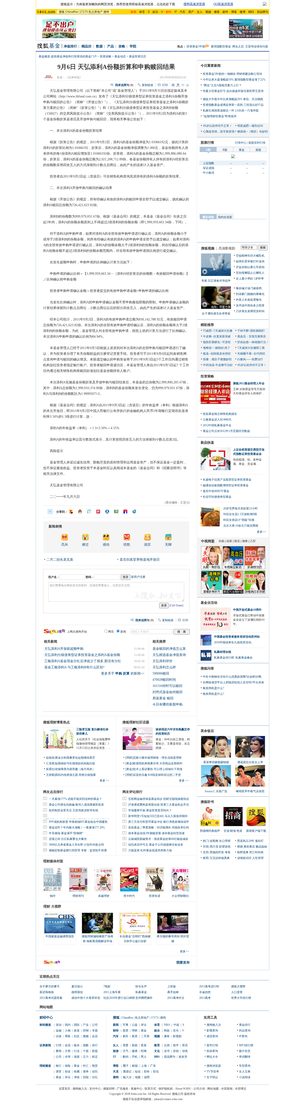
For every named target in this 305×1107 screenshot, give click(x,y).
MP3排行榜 (246, 1045)
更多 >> (104, 780)
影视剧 (177, 1036)
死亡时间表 (256, 852)
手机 (134, 1056)
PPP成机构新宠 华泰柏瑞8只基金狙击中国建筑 (78, 821)
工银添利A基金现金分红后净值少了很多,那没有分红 (82, 661)
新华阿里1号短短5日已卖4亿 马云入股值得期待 (158, 816)
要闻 (58, 1051)
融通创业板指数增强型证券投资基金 (226, 485)
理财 (134, 1030)
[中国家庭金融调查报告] (60, 923)
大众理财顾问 (180, 896)
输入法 (127, 1077)
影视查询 (212, 1030)
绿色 (185, 1051)
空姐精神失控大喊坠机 (250, 255)
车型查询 (244, 1065)
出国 (167, 1045)
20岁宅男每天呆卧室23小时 (240, 508)
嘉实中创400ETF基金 (216, 491)
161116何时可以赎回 (167, 686)
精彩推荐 (207, 325)
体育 (142, 12)
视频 (208, 12)
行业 (77, 1051)
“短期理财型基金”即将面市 (220, 116)
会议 (95, 1036)
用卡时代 (129, 896)
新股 (95, 1051)
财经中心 (46, 1017)
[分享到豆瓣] (116, 511)
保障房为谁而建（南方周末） (76, 769)
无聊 (168, 544)
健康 (134, 1051)
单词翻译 (244, 1056)
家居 (134, 1036)
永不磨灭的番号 (50, 986)
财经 (116, 1030)
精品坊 (86, 46)
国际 (77, 1024)
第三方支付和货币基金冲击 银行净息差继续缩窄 (158, 821)
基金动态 (120, 56)
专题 (95, 1030)
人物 (68, 1030)
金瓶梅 (214, 841)
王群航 (50, 775)
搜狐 (62, 12)
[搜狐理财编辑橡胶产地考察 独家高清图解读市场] (97, 923)
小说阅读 (244, 1077)
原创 (176, 1051)
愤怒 (126, 544)
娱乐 (155, 12)
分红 (95, 1077)
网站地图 (213, 1088)
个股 (86, 1051)
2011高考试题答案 (51, 998)
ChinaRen (72, 12)
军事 (125, 1024)
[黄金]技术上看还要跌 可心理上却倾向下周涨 (153, 769)
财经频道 (45, 1024)
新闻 (116, 1024)
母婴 (125, 1045)
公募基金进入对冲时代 (217, 419)
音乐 (176, 1030)
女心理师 (224, 841)
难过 (85, 544)
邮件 (225, 12)
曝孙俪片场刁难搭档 (249, 288)
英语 (185, 1045)
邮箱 (135, 1065)
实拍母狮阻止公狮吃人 (250, 272)
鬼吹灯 (259, 841)
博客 (234, 12)
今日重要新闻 (211, 65)
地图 (138, 1077)
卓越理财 (103, 896)
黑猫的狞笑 (217, 852)
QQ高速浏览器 (223, 4)
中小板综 (208, 172)
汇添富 (50, 763)
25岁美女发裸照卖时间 (250, 311)
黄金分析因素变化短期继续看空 (75, 757)
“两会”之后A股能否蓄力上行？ (222, 85)
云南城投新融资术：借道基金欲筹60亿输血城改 (158, 839)
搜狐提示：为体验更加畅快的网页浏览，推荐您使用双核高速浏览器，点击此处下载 (118, 4)
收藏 (77, 1071)
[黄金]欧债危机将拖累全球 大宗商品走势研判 (153, 763)
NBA (167, 1024)
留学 (176, 1045)
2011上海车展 (112, 992)
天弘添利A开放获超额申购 (63, 648)
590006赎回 (160, 673)
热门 (205, 841)
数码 (125, 1056)
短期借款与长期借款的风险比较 (75, 763)
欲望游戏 (224, 846)
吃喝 (144, 1051)
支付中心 (95, 1088)
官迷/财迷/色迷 (233, 831)
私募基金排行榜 (224, 657)
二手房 (145, 1036)
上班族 (171, 986)
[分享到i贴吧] (125, 511)
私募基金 (141, 992)
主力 (86, 1056)
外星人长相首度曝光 (249, 299)
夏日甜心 (77, 986)
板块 (77, 1045)
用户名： (54, 577)
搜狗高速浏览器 (194, 4)
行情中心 (240, 142)
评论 (68, 1077)
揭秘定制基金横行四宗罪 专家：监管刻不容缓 (78, 850)
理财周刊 (78, 896)
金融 (58, 1030)
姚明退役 (77, 992)
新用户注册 (138, 577)
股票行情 (207, 142)
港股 (77, 1056)
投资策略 (207, 376)
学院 (133, 46)
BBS (251, 12)
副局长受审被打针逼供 (250, 261)
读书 (167, 1051)
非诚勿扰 (205, 992)
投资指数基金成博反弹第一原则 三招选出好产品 (233, 105)
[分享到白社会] (89, 511)
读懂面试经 (244, 858)
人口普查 (237, 992)
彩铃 (147, 1071)
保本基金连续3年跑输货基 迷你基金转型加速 (156, 833)
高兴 (64, 544)
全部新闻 (227, 1088)
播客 (217, 12)
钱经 (53, 896)
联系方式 (150, 1088)
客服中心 (136, 1088)
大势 (68, 1051)
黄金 (77, 1065)
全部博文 (240, 1088)
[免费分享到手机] (134, 511)
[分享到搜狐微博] (71, 511)
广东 (153, 1065)
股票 (125, 1030)
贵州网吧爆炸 (143, 998)
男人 (144, 1056)
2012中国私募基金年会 (217, 425)
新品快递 (207, 442)
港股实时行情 (256, 142)
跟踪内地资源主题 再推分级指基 (75, 775)
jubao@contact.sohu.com (168, 1099)
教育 (157, 1045)
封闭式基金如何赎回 (167, 692)
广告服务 (122, 1088)
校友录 (183, 1056)
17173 (83, 12)
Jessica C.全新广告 (216, 791)
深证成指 (208, 168)
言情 (205, 846)
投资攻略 (105, 56)
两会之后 (238, 46)
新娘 (134, 1045)
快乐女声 (141, 986)
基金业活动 (209, 602)
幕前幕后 (249, 846)
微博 (242, 12)
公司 (95, 1024)
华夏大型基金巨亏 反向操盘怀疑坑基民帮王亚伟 (233, 91)
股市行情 (212, 1045)
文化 (157, 1051)
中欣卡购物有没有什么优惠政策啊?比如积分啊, (232, 676)
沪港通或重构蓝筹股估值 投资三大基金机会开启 (158, 804)
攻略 (121, 46)
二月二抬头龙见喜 (59, 559)
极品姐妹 (261, 846)
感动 (106, 544)
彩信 (156, 1071)
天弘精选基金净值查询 (169, 655)
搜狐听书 (207, 802)
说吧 (147, 1077)
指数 (86, 1045)
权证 (95, 1056)
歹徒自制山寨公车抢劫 (250, 267)
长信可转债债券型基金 (217, 496)
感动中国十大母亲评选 (85, 998)
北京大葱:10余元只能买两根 (240, 525)
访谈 (58, 1036)
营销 (86, 1030)
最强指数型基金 (221, 46)
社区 (77, 1036)
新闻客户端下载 (256, 831)
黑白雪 (214, 846)
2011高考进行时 (209, 986)
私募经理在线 (222, 652)
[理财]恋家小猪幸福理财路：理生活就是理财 (153, 757)
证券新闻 (45, 1045)
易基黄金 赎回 (162, 698)
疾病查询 (212, 1051)
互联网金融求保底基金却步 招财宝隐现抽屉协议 (158, 799)
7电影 (107, 986)
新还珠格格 (47, 992)
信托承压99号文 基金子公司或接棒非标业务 (155, 844)
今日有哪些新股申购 (167, 704)
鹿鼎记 (127, 1071)
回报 (86, 1077)
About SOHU (183, 1088)
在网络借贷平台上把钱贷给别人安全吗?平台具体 (233, 682)
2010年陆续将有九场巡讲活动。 (234, 642)
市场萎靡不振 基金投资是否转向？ (150, 810)
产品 (110, 46)
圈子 (126, 1065)
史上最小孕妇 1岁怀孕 (250, 278)
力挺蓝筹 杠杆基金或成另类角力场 (150, 850)
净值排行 (70, 46)
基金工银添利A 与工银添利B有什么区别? (74, 667)
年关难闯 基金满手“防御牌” (66, 833)
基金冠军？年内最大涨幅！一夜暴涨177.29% (77, 827)
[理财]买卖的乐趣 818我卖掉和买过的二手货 (153, 775)
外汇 (86, 1065)
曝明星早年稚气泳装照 (250, 791)
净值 (77, 1077)
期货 (95, 1065)
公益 (134, 1024)
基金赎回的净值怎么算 (169, 648)
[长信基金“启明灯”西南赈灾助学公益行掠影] (135, 923)
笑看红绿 (51, 769)
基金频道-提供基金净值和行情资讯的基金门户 (68, 56)
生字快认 (212, 1077)
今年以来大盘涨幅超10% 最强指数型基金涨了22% (234, 79)
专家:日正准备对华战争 (216, 280)
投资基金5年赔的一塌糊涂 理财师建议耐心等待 (232, 74)
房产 (191, 12)
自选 (68, 1045)
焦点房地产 (95, 12)
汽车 (182, 12)
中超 (176, 1024)
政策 (77, 1030)
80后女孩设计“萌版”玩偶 (238, 520)
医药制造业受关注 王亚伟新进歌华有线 (73, 810)
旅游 (116, 1051)
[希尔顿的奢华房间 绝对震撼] (173, 923)
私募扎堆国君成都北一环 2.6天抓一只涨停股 (231, 110)
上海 (144, 1065)
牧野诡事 (243, 852)
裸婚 (240, 846)
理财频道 (45, 1065)
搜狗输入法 (214, 1024)
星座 (144, 1045)
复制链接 (147, 85)
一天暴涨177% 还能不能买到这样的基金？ (75, 799)
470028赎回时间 (164, 679)
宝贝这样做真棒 (220, 858)
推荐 (205, 858)
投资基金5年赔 (196, 46)
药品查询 (244, 1030)
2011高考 (205, 998)
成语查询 (212, 1036)
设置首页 (64, 1088)
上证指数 (208, 163)
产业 (86, 1024)
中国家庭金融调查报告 (60, 936)
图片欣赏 (244, 1051)
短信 (138, 1071)
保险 (68, 1065)
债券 (86, 1071)
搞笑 (147, 544)
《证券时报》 (73, 77)
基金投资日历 (137, 56)
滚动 (58, 1024)
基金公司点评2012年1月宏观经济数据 (226, 431)
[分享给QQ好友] (80, 511)
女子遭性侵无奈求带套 (216, 313)
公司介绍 (199, 1088)
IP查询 (243, 1036)
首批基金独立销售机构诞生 (220, 414)
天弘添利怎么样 (164, 667)
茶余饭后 (207, 731)
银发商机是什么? (213, 688)
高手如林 (173, 992)
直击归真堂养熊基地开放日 (140, 559)
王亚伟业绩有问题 (256, 46)
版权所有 (190, 1094)
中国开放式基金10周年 (247, 609)
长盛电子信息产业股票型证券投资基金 (227, 479)
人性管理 (258, 858)
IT (175, 12)
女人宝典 (244, 1071)
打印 (165, 85)
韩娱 (167, 1030)
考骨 (227, 852)
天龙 (116, 1071)
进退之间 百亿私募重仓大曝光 (68, 839)
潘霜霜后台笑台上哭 (250, 762)
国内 (68, 1024)
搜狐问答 (207, 668)
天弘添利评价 (162, 661)
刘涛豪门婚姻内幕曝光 (250, 294)
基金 (58, 1077)
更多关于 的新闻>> (122, 673)
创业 (68, 1071)
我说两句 (262, 12)
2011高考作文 (175, 998)
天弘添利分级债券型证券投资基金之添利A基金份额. (82, 655)
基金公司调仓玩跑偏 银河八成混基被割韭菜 (76, 804)
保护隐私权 (165, 1088)
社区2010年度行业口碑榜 (119, 998)
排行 (95, 1045)
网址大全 (212, 1056)
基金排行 (244, 1024)
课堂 (58, 1071)
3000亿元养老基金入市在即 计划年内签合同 (76, 844)
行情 (58, 1045)
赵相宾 (50, 757)
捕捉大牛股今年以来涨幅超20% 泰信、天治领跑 (233, 99)
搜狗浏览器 (214, 1065)
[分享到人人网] (107, 511)
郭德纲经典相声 (210, 831)
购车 (125, 1036)
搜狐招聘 (109, 1088)
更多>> (184, 951)
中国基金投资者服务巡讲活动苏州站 (237, 636)
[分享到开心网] (98, 511)
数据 (99, 46)
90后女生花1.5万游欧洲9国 (240, 514)
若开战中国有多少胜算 (250, 305)
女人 (200, 12)
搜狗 (106, 12)
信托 (95, 1071)
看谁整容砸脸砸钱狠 (216, 762)
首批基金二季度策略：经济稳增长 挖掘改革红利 (158, 827)
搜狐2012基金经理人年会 (248, 383)
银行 (58, 1065)
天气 (125, 1051)
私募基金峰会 (244, 657)
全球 (68, 1056)
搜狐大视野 (238, 986)
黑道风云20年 (245, 841)
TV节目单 (213, 1071)
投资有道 (154, 896)
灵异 (205, 852)
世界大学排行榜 (241, 998)
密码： (90, 577)
